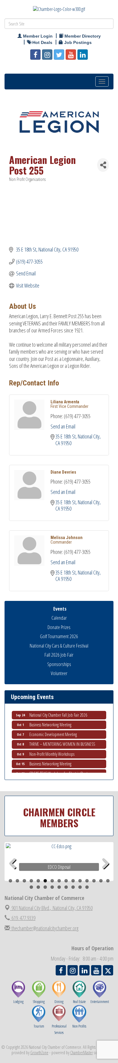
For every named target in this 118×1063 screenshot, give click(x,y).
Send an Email (63, 426)
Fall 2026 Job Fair (59, 654)
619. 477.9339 (22, 917)
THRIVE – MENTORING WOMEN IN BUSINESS (62, 742)
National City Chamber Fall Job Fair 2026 (58, 713)
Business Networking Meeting (50, 722)
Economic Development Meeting (53, 732)
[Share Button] (103, 165)
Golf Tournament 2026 (59, 636)
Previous (15, 873)
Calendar (59, 617)
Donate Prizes (59, 627)
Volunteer (59, 673)
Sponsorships (59, 664)
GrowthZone (39, 1052)
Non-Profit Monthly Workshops (51, 752)
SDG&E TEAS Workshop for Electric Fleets (59, 771)
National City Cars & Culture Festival (59, 645)
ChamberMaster (81, 1052)
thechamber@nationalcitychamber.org (44, 928)
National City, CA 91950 (52, 907)
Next (105, 873)
